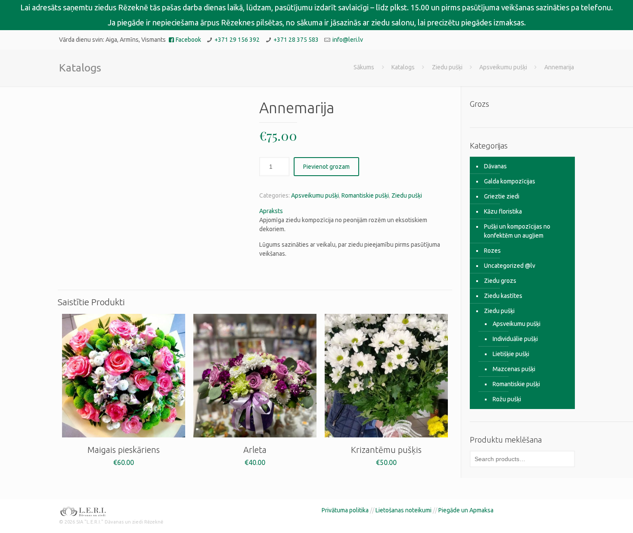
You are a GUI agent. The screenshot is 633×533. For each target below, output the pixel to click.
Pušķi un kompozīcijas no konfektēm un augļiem (517, 231)
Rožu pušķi (507, 399)
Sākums (364, 67)
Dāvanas (495, 166)
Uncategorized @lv (509, 265)
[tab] (354, 211)
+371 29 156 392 (237, 39)
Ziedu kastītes (503, 295)
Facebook (188, 39)
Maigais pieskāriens (123, 450)
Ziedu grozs (500, 280)
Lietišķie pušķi (511, 353)
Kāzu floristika (503, 211)
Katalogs (403, 67)
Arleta (255, 450)
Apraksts (271, 211)
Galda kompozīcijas (509, 181)
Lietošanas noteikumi (403, 510)
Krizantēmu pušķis (386, 450)
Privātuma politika (345, 510)
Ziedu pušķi (447, 67)
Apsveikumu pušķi (503, 67)
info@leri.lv (347, 39)
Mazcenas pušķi (514, 369)
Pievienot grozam (326, 166)
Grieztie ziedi (501, 196)
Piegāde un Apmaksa (465, 510)
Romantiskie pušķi (365, 195)
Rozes (492, 250)
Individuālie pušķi (515, 338)
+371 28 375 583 (296, 39)
